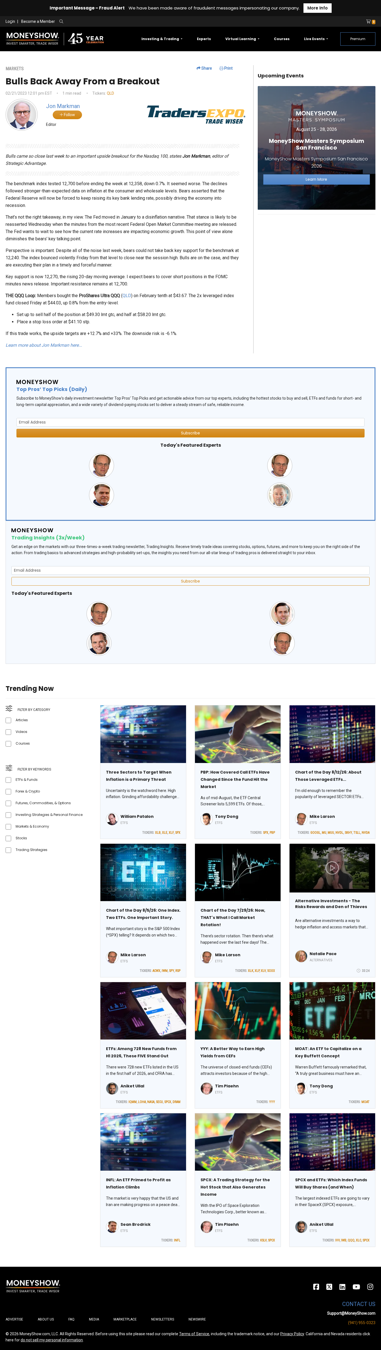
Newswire (197, 1319)
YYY (272, 1102)
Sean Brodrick (135, 1224)
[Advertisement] (316, 258)
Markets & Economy (32, 826)
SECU (159, 1102)
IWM (165, 971)
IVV (337, 1240)
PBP (272, 833)
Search (121, 22)
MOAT (365, 1102)
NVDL (339, 833)
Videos (21, 731)
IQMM (133, 1102)
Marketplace (125, 1319)
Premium (357, 38)
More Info (317, 8)
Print (228, 68)
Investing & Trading (160, 38)
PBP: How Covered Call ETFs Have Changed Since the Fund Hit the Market (235, 779)
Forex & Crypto (28, 791)
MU (324, 833)
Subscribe (190, 433)
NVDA (366, 833)
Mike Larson (322, 816)
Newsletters (162, 1319)
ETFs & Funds (27, 779)
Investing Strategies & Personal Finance (49, 814)
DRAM (176, 1102)
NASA (151, 1102)
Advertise (14, 1319)
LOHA (142, 1102)
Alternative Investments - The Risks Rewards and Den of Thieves (331, 903)
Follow (69, 115)
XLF (171, 833)
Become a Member (38, 21)
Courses (282, 38)
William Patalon (137, 816)
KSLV (263, 1240)
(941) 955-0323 (361, 1322)
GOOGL (315, 833)
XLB (158, 833)
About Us (46, 1319)
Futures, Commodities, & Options (43, 803)
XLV (263, 971)
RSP (177, 971)
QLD (110, 93)
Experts (204, 38)
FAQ (71, 1319)
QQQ (351, 1240)
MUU (331, 833)
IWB (343, 1240)
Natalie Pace (323, 954)
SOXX (271, 971)
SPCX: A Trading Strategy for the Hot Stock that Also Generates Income (235, 1187)
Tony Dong (226, 816)
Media (94, 1319)
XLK (250, 971)
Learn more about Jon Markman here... (44, 345)
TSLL (356, 833)
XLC (358, 1240)
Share (206, 68)
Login (10, 21)
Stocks (21, 838)
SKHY (348, 833)
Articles (22, 720)
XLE (164, 833)
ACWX (156, 971)
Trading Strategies (31, 849)
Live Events (314, 38)
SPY (171, 971)
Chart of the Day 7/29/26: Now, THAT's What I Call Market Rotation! (233, 918)
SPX (177, 833)
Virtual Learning (241, 38)
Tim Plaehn (227, 1086)
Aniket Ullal (132, 1086)
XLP (257, 971)
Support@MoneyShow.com (351, 1313)
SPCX (167, 1102)
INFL (177, 1240)
